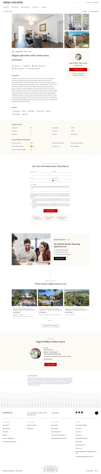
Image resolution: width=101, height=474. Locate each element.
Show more (32, 197)
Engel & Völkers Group (63, 195)
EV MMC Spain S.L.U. (54, 203)
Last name (54, 171)
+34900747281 (55, 413)
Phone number (54, 178)
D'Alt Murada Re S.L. (34, 194)
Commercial (35, 7)
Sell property (15, 7)
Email (32, 178)
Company (43, 7)
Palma (25, 51)
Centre (30, 51)
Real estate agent (25, 7)
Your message (33, 184)
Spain (13, 51)
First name (33, 171)
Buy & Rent (6, 7)
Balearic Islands (19, 51)
